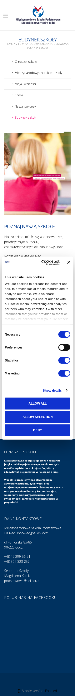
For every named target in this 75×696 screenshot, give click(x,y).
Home (9, 44)
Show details (52, 390)
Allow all (38, 403)
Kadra (19, 95)
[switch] (64, 347)
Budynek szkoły (25, 117)
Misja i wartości (25, 84)
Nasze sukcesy (25, 106)
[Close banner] (68, 262)
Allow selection (37, 417)
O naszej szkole (26, 61)
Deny (37, 430)
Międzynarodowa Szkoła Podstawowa (41, 44)
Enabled (51, 690)
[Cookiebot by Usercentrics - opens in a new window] (44, 262)
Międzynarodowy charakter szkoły (38, 72)
